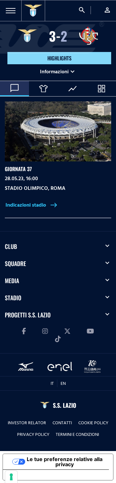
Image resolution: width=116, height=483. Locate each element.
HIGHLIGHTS (59, 58)
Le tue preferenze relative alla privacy (64, 462)
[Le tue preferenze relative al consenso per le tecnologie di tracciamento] (11, 477)
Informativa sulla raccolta (39, 475)
